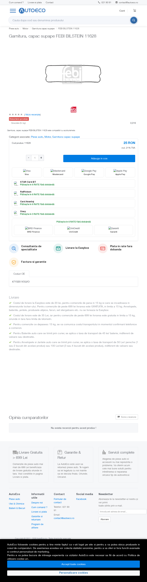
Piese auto (14, 28)
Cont (122, 10)
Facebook (81, 499)
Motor (25, 28)
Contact (49, 2)
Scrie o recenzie (128, 417)
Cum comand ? (16, 2)
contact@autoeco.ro (128, 2)
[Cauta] (133, 20)
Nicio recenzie (32, 114)
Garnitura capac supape (43, 28)
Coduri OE (19, 273)
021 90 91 (106, 2)
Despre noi (37, 502)
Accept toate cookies (73, 564)
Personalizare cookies (73, 573)
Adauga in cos (99, 158)
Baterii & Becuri (17, 508)
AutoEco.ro (42, 538)
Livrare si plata (35, 2)
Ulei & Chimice (16, 503)
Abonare (105, 519)
